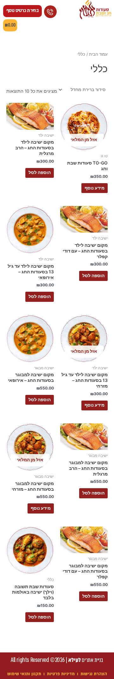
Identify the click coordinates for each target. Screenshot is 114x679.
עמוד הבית (98, 54)
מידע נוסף (94, 187)
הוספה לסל (39, 172)
